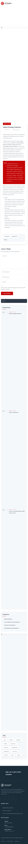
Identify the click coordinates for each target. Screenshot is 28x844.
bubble (11, 739)
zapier (18, 755)
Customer (17, 841)
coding (5, 743)
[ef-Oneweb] (6, 3)
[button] (14, 146)
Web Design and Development (14, 628)
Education (7, 236)
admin (7, 129)
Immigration (14, 236)
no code (6, 755)
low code (15, 751)
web (12, 755)
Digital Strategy (16, 129)
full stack (6, 747)
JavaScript (6, 751)
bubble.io (18, 739)
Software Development (14, 625)
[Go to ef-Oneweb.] (1, 12)
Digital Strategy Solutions (15, 313)
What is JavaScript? (13, 412)
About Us (3, 841)
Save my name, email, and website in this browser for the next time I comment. (13, 288)
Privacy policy (10, 841)
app (5, 739)
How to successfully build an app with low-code (13, 813)
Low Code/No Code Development (14, 622)
